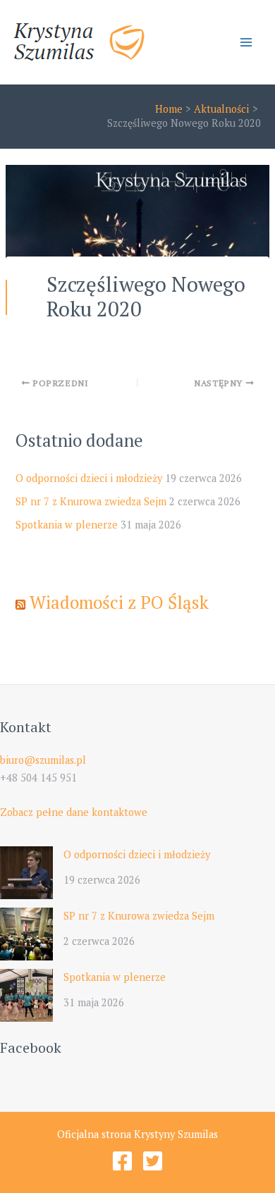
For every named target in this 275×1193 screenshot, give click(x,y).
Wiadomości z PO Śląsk (119, 602)
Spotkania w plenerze (67, 524)
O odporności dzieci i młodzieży (89, 478)
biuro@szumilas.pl (43, 760)
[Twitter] (153, 1161)
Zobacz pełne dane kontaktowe (73, 812)
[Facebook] (122, 1161)
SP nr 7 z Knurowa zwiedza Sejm (91, 501)
